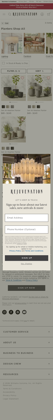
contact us (20, 243)
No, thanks (26, 264)
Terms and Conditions (34, 251)
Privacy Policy (15, 251)
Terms (25, 243)
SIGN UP (26, 258)
